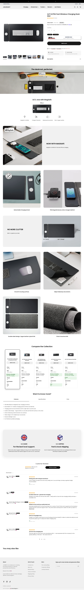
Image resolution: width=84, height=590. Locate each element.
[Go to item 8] (39, 57)
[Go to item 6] (29, 57)
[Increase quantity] (54, 30)
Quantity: (49, 27)
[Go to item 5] (25, 57)
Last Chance (58, 7)
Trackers (42, 7)
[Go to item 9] (44, 57)
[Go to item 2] (10, 57)
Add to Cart (12, 362)
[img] (32, 476)
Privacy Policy (31, 576)
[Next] (55, 1)
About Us (30, 567)
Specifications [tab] (42, 399)
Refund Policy (31, 569)
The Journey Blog (45, 565)
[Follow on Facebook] (4, 581)
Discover (50, 7)
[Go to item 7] (34, 57)
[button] (50, 18)
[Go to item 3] (15, 57)
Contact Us (30, 565)
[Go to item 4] (20, 57)
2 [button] (41, 539)
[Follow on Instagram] (7, 581)
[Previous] (28, 1)
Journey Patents (45, 569)
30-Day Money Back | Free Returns (42, 1)
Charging (25, 7)
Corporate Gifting (46, 567)
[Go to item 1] (5, 57)
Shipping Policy (31, 574)
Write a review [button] (53, 467)
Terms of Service (32, 571)
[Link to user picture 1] (32, 486)
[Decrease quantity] (49, 30)
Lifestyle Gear (34, 7)
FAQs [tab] (68, 399)
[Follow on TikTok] (10, 581)
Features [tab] (16, 399)
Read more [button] (31, 508)
